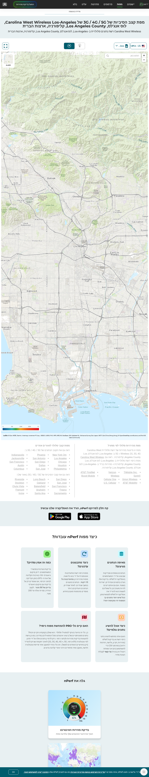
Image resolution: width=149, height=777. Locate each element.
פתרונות (95, 4)
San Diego (40, 461)
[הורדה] (89, 516)
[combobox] (138, 46)
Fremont (20, 489)
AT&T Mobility (130, 482)
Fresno (63, 489)
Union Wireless (129, 479)
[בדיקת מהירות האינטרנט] (74, 708)
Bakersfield (39, 486)
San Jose (40, 468)
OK (13, 772)
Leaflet (5, 435)
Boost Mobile (88, 475)
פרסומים (108, 4)
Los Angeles (60, 458)
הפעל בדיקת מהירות (25, 4)
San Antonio (39, 458)
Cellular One (110, 479)
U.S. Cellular (110, 482)
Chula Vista (18, 486)
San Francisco (16, 461)
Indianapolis (17, 455)
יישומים (130, 4)
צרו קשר (107, 651)
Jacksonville (17, 458)
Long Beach (39, 479)
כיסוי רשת (79, 46)
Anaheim (40, 489)
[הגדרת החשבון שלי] (4, 4)
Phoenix (41, 455)
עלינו (84, 4)
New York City (60, 455)
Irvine (21, 493)
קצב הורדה (69, 46)
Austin (21, 465)
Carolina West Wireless (92, 457)
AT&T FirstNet (88, 472)
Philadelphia (60, 468)
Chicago (62, 461)
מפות (120, 4)
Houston (62, 465)
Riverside (19, 479)
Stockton (19, 482)
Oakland (41, 482)
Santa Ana (40, 493)
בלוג (75, 4)
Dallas (42, 465)
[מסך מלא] (5, 46)
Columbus (19, 468)
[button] (144, 55)
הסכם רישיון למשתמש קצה (36, 772)
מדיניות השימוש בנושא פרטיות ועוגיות (87, 772)
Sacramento (60, 493)
